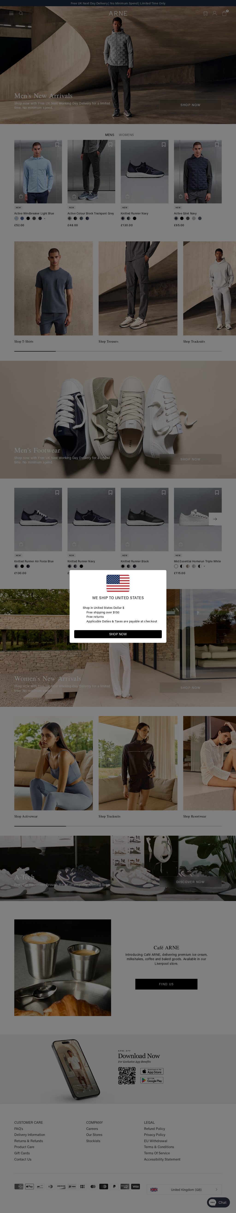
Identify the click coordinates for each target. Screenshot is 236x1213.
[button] (158, 634)
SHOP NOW (118, 634)
